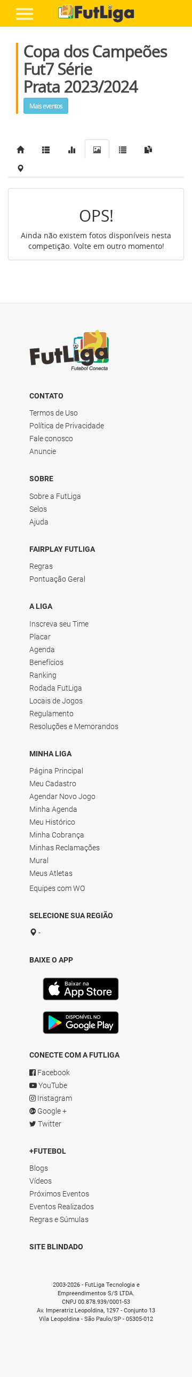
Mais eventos (45, 105)
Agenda (42, 649)
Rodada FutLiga (55, 688)
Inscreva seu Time (59, 624)
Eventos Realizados (61, 1206)
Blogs (38, 1168)
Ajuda (39, 522)
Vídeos (40, 1181)
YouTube (52, 1085)
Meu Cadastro (52, 783)
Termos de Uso (53, 413)
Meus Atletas (51, 873)
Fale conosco (51, 438)
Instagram (54, 1098)
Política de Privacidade (66, 425)
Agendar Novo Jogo (62, 796)
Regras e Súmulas (59, 1219)
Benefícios (46, 662)
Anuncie (42, 451)
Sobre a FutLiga (55, 496)
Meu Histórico (52, 822)
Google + (51, 1111)
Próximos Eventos (59, 1194)
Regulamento (51, 713)
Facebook (53, 1072)
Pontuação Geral (57, 579)
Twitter (48, 1124)
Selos (38, 509)
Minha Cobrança (56, 835)
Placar (40, 636)
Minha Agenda (53, 809)
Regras (41, 566)
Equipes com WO (57, 888)
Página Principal (56, 770)
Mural (39, 860)
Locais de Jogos (56, 701)
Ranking (43, 675)
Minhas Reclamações (64, 847)
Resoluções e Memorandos (73, 726)
